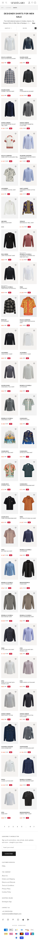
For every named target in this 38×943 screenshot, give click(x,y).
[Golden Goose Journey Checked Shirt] (9, 76)
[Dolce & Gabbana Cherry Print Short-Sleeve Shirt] (28, 306)
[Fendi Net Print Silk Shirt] (9, 536)
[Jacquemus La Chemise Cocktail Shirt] (9, 175)
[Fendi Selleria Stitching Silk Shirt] (28, 503)
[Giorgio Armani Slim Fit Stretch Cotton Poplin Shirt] (28, 700)
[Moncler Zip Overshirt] (9, 306)
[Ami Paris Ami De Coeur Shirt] (9, 207)
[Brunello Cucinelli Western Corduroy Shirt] (28, 766)
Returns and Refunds (8, 882)
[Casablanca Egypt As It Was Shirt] (9, 437)
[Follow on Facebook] (3, 920)
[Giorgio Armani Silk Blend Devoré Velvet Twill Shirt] (9, 109)
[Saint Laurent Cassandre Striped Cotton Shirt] (28, 175)
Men (2, 7)
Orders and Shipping (8, 879)
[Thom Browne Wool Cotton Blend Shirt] (28, 733)
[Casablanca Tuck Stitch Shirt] (28, 404)
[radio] (35, 28)
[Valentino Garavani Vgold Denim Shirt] (9, 733)
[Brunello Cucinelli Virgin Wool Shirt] (9, 404)
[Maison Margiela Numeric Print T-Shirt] (28, 799)
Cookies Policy (6, 892)
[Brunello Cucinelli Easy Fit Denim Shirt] (9, 569)
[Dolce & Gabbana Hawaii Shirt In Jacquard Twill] (9, 142)
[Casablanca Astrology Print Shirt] (28, 437)
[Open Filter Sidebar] (25, 28)
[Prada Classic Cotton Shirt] (9, 766)
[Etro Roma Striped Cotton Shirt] (28, 667)
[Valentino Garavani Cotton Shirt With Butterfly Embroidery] (28, 142)
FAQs (3, 866)
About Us (5, 876)
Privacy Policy (6, 889)
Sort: (8, 28)
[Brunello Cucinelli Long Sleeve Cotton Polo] (9, 273)
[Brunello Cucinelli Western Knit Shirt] (9, 601)
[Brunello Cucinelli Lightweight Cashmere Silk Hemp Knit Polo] (28, 240)
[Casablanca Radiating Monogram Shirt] (28, 470)
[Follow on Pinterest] (13, 920)
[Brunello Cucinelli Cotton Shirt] (28, 372)
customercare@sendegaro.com (11, 913)
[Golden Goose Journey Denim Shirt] (28, 43)
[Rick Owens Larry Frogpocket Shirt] (9, 240)
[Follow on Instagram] (8, 920)
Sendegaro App (7, 902)
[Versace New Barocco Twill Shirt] (28, 207)
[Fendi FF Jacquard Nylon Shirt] (28, 76)
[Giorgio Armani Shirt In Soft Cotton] (9, 700)
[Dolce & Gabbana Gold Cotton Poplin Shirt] (9, 43)
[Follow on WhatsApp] (18, 920)
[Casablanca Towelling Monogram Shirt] (9, 503)
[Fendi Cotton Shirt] (28, 273)
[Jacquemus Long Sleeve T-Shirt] (9, 339)
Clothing (8, 7)
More (33, 23)
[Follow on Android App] (28, 920)
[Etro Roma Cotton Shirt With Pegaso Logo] (28, 634)
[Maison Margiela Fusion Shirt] (28, 569)
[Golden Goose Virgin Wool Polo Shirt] (9, 372)
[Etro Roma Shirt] (9, 799)
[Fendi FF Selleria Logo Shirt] (9, 634)
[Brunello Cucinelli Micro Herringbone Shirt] (28, 601)
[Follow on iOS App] (23, 920)
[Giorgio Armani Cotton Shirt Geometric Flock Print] (28, 109)
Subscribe (9, 854)
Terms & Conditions (8, 885)
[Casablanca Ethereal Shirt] (9, 470)
